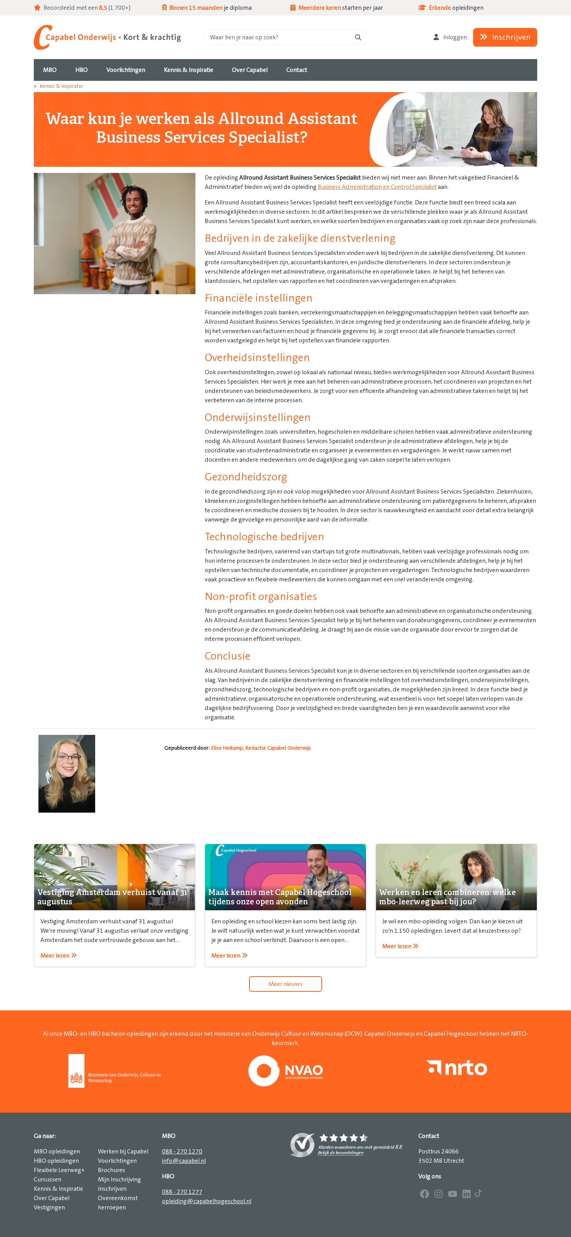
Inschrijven (511, 37)
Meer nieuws (285, 984)
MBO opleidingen (57, 1151)
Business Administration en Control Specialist (377, 186)
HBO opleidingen (56, 1160)
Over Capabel (52, 1198)
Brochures (111, 1170)
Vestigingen (49, 1207)
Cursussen (47, 1179)
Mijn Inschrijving (119, 1179)
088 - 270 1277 (182, 1191)
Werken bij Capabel (123, 1151)
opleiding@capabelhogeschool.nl (206, 1201)
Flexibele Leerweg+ (59, 1170)
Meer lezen (55, 955)
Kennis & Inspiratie (61, 86)
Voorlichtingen (117, 1160)
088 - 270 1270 (182, 1151)
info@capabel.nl (184, 1160)
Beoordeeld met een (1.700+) (86, 7)
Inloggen (454, 37)
